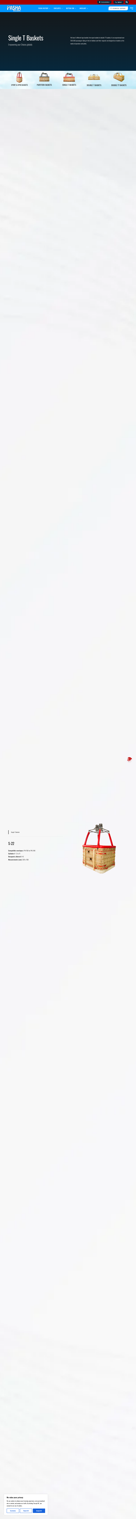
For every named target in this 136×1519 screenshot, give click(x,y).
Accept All (39, 1511)
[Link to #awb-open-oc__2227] (131, 8)
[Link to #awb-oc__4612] (127, 2)
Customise (13, 1511)
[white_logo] (13, 6)
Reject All (26, 1511)
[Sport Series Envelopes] (19, 80)
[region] (26, 1504)
